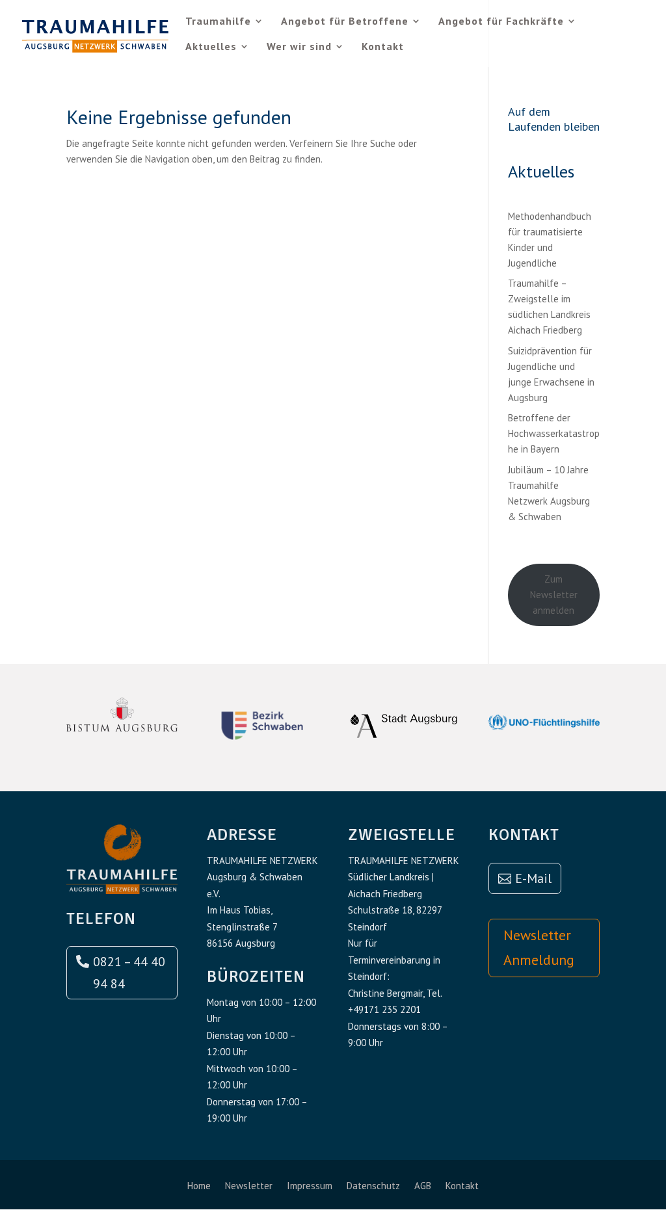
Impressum (309, 1186)
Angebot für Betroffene (344, 21)
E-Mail (533, 878)
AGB (422, 1186)
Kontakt (383, 47)
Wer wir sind (299, 47)
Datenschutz (373, 1186)
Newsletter (249, 1186)
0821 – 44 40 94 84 (129, 972)
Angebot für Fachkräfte (501, 21)
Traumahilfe (218, 21)
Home (199, 1186)
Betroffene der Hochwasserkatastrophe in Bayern (554, 433)
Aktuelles (211, 47)
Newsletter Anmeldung (538, 947)
